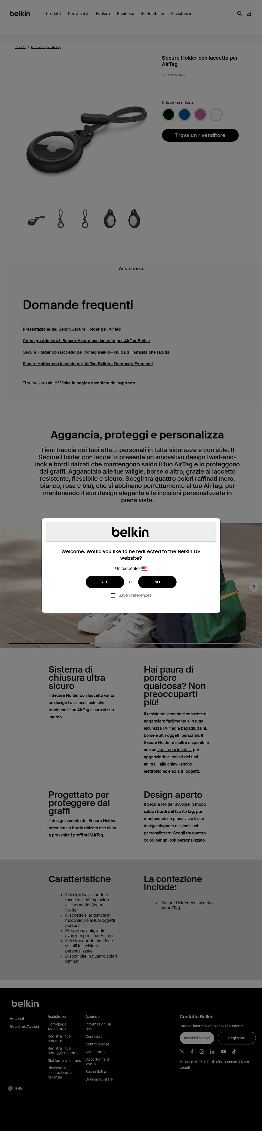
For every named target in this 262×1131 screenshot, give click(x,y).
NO (157, 582)
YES (104, 582)
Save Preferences (134, 595)
